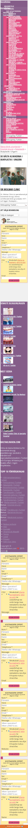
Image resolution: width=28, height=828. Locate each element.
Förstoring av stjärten (16, 60)
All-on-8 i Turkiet (9, 336)
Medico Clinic (8, 414)
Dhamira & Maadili (12, 127)
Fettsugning (13, 30)
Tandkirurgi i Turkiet (16, 510)
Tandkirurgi (7, 102)
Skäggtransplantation (13, 91)
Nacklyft (11, 77)
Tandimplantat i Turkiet (13, 500)
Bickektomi (12, 75)
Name (4, 817)
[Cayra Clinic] (8, 401)
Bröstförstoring (14, 16)
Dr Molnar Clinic (10, 189)
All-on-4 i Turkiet (9, 365)
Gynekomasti (13, 90)
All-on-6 (9, 115)
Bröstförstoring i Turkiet (12, 355)
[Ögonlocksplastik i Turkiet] (8, 314)
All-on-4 (9, 112)
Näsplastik (12, 14)
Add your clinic (11, 135)
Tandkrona (9, 110)
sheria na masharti (16, 593)
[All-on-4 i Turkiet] (8, 363)
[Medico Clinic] (8, 411)
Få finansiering (11, 116)
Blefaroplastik (14, 37)
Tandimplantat (11, 105)
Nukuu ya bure (9, 524)
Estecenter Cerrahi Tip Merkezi (14, 394)
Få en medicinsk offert (13, 113)
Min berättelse (8, 13)
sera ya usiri (21, 262)
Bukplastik (12, 35)
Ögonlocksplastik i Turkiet (12, 316)
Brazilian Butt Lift (15, 32)
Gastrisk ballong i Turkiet (12, 326)
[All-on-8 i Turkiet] (8, 333)
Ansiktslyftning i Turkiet (13, 497)
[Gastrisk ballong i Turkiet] (8, 324)
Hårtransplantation (13, 95)
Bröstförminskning (15, 78)
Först (3, 236)
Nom (3, 231)
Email (4, 243)
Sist (2, 240)
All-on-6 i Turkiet (9, 346)
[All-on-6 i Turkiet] (8, 343)
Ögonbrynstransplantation (15, 100)
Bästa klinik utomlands (10, 146)
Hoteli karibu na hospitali (15, 130)
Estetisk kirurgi (7, 149)
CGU (3, 261)
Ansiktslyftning (14, 40)
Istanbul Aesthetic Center (12, 384)
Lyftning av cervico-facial (17, 63)
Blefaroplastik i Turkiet (14, 502)
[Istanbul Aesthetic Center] (8, 382)
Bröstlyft (12, 27)
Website (5, 749)
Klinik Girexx (7, 424)
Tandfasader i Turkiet (12, 492)
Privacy (6, 539)
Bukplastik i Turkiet (11, 490)
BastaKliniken (5, 2)
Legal (5, 536)
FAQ (5, 526)
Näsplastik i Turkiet (11, 485)
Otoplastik (12, 72)
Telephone (6, 247)
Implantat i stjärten (15, 62)
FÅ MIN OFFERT (14, 280)
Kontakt (8, 132)
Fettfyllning (13, 41)
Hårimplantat (8, 92)
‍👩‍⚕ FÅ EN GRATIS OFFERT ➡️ (14, 826)
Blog (7, 137)
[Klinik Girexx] (8, 421)
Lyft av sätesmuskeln (16, 55)
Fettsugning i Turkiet (12, 482)
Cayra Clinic (7, 404)
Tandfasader (10, 101)
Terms (6, 534)
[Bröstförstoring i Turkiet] (8, 353)
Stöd (5, 111)
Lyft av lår (12, 52)
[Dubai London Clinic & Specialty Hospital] (8, 431)
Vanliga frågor (11, 125)
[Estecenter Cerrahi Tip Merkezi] (8, 392)
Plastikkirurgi (8, 15)
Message (4, 252)
